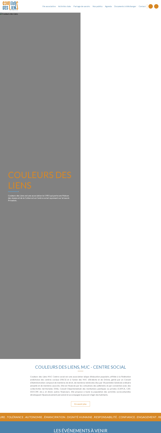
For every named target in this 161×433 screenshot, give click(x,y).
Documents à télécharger (125, 6)
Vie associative (49, 6)
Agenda (108, 6)
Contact (142, 6)
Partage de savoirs (81, 6)
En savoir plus (80, 404)
